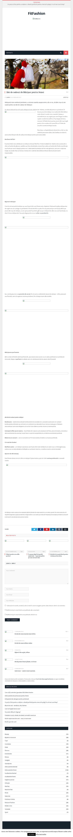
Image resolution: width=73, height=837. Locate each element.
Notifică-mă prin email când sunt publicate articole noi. (21, 614)
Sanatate (7, 809)
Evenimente (8, 754)
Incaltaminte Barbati (10, 773)
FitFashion (36, 13)
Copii (6, 741)
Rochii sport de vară (10, 722)
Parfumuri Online (10, 799)
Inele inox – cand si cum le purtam (25, 671)
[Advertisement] (36, 36)
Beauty (7, 734)
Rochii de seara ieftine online (23, 643)
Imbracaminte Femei (10, 770)
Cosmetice (8, 744)
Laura (8, 97)
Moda (6, 793)
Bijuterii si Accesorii (10, 737)
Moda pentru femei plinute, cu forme (25, 661)
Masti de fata (8, 789)
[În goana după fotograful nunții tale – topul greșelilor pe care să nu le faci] (36, 546)
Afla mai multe (41, 834)
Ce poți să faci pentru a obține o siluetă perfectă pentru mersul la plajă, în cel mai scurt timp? (36, 4)
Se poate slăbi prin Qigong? (13, 712)
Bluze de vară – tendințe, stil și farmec (16, 705)
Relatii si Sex (8, 806)
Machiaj (7, 786)
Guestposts (8, 763)
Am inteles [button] (32, 834)
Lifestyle (65, 97)
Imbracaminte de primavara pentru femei (17, 696)
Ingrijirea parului (9, 780)
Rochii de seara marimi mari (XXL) (25, 634)
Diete (6, 747)
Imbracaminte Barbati (11, 767)
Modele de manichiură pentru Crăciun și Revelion (59, 555)
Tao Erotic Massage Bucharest (44, 679)
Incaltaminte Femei (10, 776)
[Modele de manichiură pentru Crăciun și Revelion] (58, 546)
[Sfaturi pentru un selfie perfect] (14, 546)
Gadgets (7, 760)
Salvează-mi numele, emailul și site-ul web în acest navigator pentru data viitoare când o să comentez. (36, 605)
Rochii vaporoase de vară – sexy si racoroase (18, 718)
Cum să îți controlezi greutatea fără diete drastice (19, 692)
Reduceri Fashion (10, 802)
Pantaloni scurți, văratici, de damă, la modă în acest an (20, 715)
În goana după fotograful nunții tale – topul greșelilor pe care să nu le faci (36, 555)
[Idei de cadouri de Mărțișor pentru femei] (36, 74)
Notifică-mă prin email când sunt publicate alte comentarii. (22, 610)
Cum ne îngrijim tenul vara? (12, 709)
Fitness (7, 757)
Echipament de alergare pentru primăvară (17, 699)
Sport (6, 812)
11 (67, 631)
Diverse (7, 750)
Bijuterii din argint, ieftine (22, 652)
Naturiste (7, 796)
